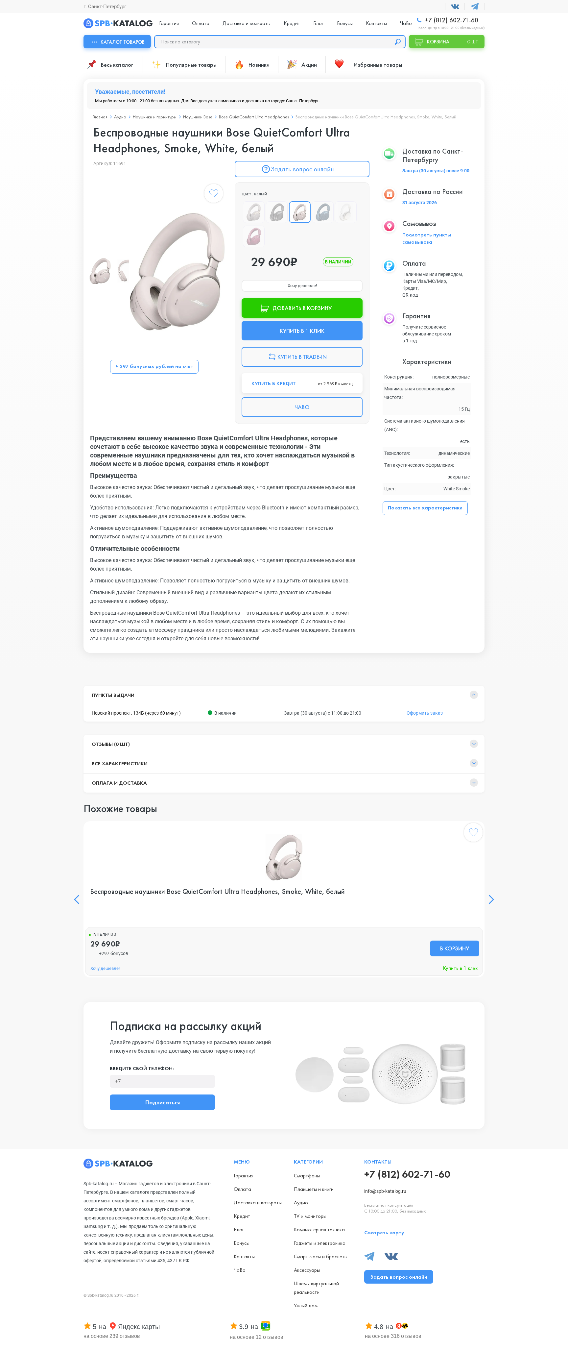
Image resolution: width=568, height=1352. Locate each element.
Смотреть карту (384, 1232)
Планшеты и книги (314, 1189)
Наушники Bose (197, 116)
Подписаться (162, 1102)
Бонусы (345, 23)
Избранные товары (378, 64)
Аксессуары (307, 1269)
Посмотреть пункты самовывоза (426, 238)
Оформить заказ (425, 713)
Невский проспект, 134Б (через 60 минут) (136, 713)
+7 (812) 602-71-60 (450, 20)
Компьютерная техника (319, 1229)
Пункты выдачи (113, 695)
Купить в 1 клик (460, 968)
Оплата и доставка (119, 782)
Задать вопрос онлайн (302, 169)
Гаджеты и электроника (319, 1243)
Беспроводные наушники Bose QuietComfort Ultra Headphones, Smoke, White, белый (217, 891)
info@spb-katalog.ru (385, 1191)
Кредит (292, 23)
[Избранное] (213, 195)
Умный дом (306, 1305)
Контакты (376, 23)
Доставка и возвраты (247, 23)
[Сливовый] (254, 236)
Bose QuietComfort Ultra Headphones (254, 116)
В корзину (454, 948)
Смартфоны (307, 1175)
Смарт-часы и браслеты (320, 1256)
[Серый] (254, 212)
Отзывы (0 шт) (111, 744)
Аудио (120, 116)
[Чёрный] (277, 212)
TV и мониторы (310, 1216)
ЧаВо (406, 23)
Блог (318, 23)
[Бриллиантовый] (346, 212)
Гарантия (169, 23)
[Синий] (323, 212)
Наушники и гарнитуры (155, 116)
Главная (100, 116)
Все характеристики (120, 763)
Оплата (200, 23)
